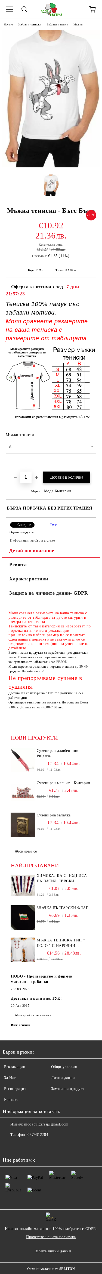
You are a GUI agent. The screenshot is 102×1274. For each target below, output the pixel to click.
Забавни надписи (57, 24)
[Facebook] (9, 1145)
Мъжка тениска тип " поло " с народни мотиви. (61, 943)
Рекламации (15, 1067)
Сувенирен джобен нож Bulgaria (58, 753)
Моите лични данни (53, 1251)
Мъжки (78, 24)
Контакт (11, 1100)
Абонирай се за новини (33, 1015)
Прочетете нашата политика (51, 1237)
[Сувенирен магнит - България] (23, 792)
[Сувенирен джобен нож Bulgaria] (23, 760)
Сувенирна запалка (54, 815)
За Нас (10, 1078)
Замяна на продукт (68, 1089)
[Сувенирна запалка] (23, 825)
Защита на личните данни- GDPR (48, 593)
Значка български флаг (62, 908)
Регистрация (15, 1089)
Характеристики (28, 578)
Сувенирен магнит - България (63, 783)
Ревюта (18, 564)
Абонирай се (26, 851)
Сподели (24, 525)
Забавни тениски (29, 24)
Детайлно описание (31, 550)
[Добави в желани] (92, 462)
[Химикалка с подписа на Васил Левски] (23, 885)
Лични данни (63, 1078)
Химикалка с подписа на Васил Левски (62, 878)
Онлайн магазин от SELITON (51, 1269)
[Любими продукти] (77, 9)
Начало (8, 24)
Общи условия (64, 1067)
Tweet (55, 525)
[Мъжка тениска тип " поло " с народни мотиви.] (23, 950)
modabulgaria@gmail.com (46, 1124)
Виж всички (20, 1025)
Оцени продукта (21, 532)
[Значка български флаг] (23, 917)
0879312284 (37, 1135)
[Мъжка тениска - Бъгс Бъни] (51, 166)
